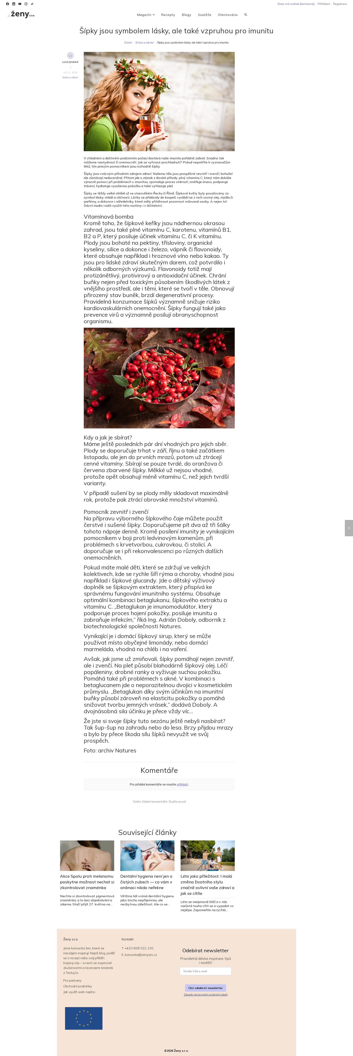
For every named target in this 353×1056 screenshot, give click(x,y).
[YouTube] (19, 3)
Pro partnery (72, 980)
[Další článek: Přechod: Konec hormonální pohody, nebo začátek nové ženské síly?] (349, 528)
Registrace (340, 4)
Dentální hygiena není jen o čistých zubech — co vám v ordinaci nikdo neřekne (146, 882)
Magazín (144, 15)
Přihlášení (324, 4)
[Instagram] (26, 3)
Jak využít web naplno (79, 992)
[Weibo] (32, 3)
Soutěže (204, 15)
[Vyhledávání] (245, 15)
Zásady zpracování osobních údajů (206, 994)
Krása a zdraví (145, 42)
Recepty (168, 15)
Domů (128, 42)
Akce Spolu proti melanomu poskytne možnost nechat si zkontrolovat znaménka (87, 882)
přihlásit (182, 784)
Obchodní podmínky (77, 986)
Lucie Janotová (70, 61)
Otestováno (228, 15)
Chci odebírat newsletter (205, 988)
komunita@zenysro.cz (141, 955)
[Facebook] (7, 3)
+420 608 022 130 (139, 948)
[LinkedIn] (13, 3)
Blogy (186, 15)
